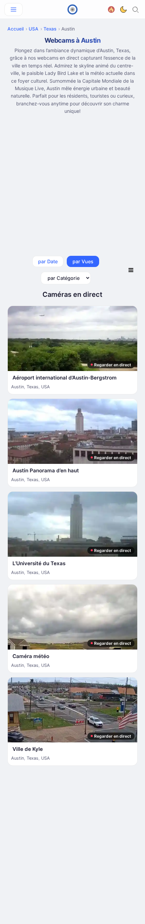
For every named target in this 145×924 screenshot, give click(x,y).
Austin (17, 386)
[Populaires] (111, 9)
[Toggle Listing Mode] (131, 270)
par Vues (82, 261)
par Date (48, 261)
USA (33, 29)
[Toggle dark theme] (123, 9)
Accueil (15, 29)
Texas (50, 29)
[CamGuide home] (72, 9)
